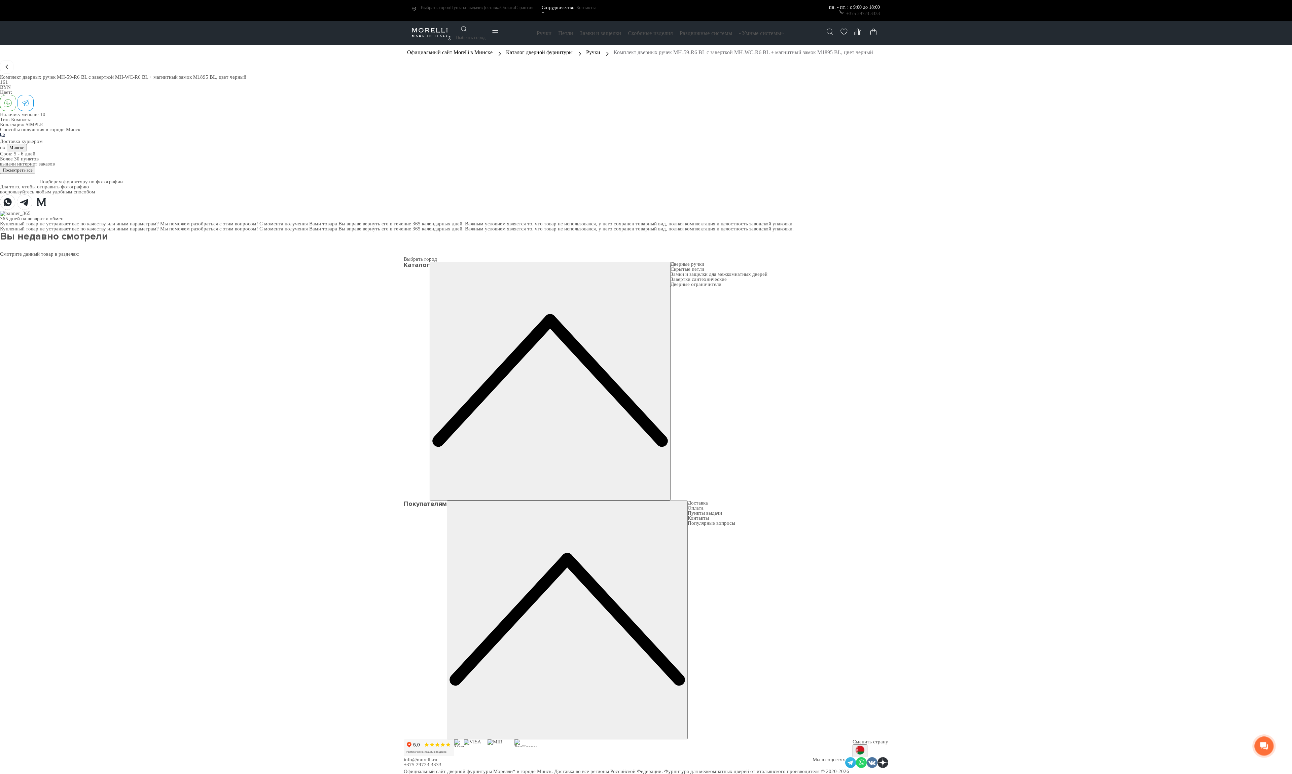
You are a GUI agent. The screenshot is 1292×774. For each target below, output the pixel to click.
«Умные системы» (761, 33)
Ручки (544, 33)
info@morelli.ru (420, 759)
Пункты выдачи (466, 7)
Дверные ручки (687, 264)
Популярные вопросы (711, 523)
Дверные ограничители (696, 284)
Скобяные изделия (650, 33)
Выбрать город (435, 7)
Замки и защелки (600, 33)
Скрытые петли (687, 269)
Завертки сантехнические (699, 279)
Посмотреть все (18, 170)
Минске (16, 147)
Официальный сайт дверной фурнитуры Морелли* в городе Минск (477, 771)
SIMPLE (34, 124)
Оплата (507, 7)
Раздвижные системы (706, 33)
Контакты (586, 7)
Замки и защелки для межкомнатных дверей (719, 274)
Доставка (491, 7)
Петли (565, 33)
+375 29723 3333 (863, 13)
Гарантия (524, 7)
